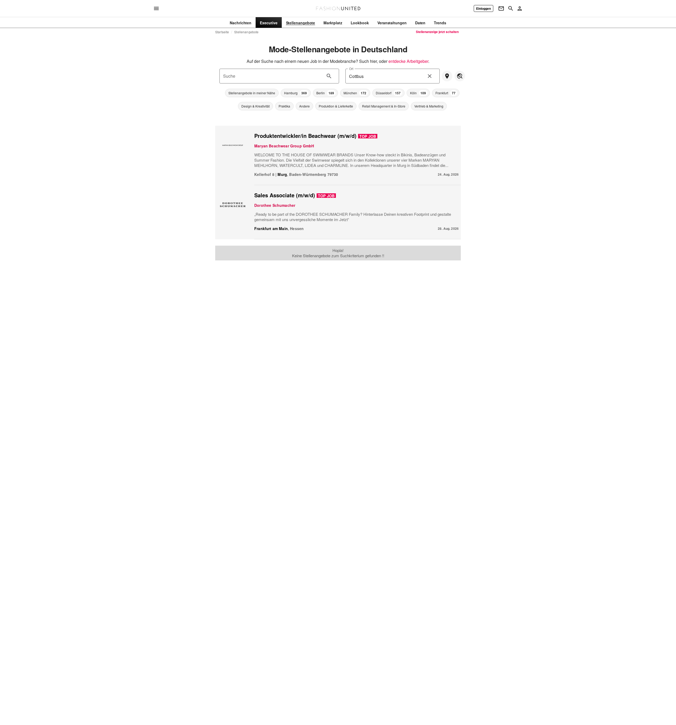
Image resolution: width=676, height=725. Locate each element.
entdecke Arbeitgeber (408, 61)
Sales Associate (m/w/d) (284, 195)
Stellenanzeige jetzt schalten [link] (437, 31)
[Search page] (510, 8)
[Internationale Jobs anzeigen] (459, 76)
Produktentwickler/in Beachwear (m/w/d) (305, 135)
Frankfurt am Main (271, 228)
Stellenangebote (246, 32)
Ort (351, 68)
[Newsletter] (501, 8)
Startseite (222, 32)
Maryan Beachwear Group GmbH (284, 145)
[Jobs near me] (447, 76)
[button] (252, 93)
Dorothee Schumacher (274, 205)
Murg (282, 174)
